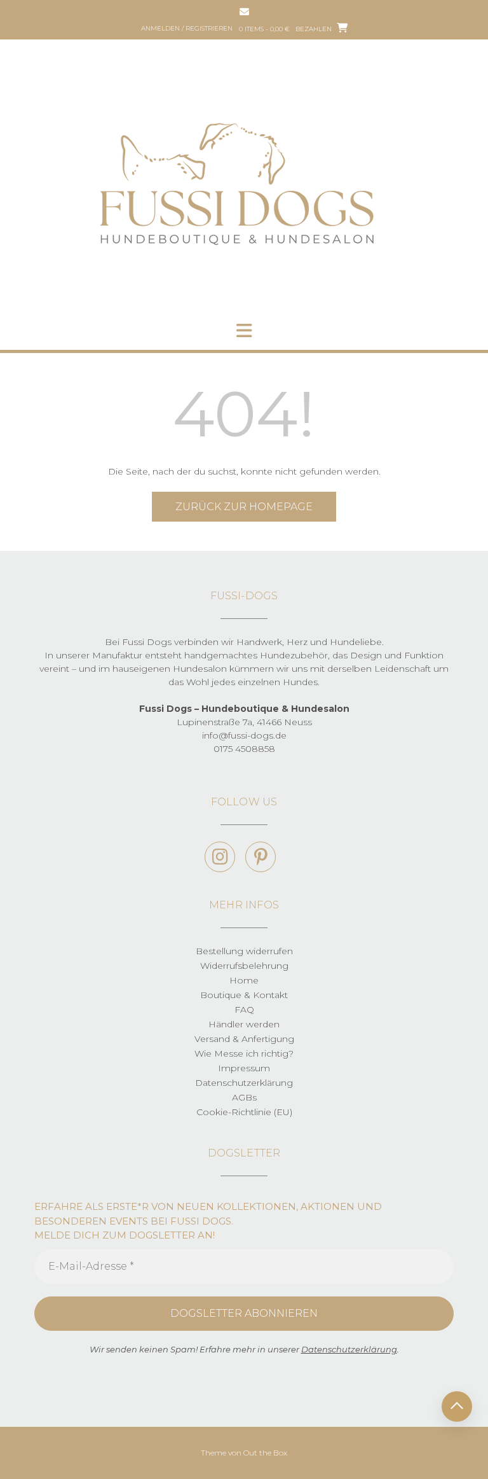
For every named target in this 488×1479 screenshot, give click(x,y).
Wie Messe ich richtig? (244, 1053)
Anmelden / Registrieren (187, 28)
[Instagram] (220, 857)
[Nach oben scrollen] (457, 1406)
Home (244, 980)
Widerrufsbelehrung (244, 965)
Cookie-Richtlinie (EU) (244, 1112)
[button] (244, 331)
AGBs (244, 1097)
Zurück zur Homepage (244, 507)
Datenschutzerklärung (244, 1082)
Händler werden (244, 1024)
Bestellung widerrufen (244, 951)
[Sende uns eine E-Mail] (244, 12)
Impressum (244, 1068)
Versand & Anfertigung (244, 1039)
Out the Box (265, 1452)
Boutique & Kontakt (244, 995)
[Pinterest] (260, 857)
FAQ (244, 1009)
